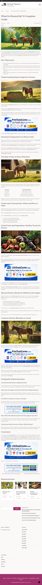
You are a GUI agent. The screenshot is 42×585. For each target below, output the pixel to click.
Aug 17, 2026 (5, 495)
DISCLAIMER (32, 578)
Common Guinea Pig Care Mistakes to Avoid (31, 517)
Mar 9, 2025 (3, 23)
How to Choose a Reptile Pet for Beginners (30, 515)
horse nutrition (15, 461)
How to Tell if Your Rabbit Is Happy (29, 520)
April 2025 (24, 545)
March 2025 (24, 547)
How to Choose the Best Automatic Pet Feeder (21, 493)
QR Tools (26, 409)
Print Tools (26, 469)
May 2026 (24, 536)
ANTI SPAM (14, 578)
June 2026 (24, 534)
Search (16, 508)
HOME (4, 578)
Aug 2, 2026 (32, 496)
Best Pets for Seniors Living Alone (29, 513)
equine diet (3, 461)
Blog (2, 557)
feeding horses (8, 461)
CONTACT (9, 578)
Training (3, 566)
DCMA (18, 578)
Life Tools (33, 469)
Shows (2, 564)
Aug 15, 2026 (18, 496)
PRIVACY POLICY (24, 578)
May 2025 (24, 543)
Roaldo (8, 23)
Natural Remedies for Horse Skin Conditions (11, 473)
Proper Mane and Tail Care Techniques (32, 473)
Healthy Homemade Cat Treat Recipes (34, 493)
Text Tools (26, 407)
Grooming (3, 561)
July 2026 (24, 531)
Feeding (2, 25)
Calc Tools (33, 407)
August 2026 (24, 529)
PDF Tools (33, 409)
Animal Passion (14, 4)
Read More (18, 498)
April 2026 (24, 538)
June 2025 (24, 541)
